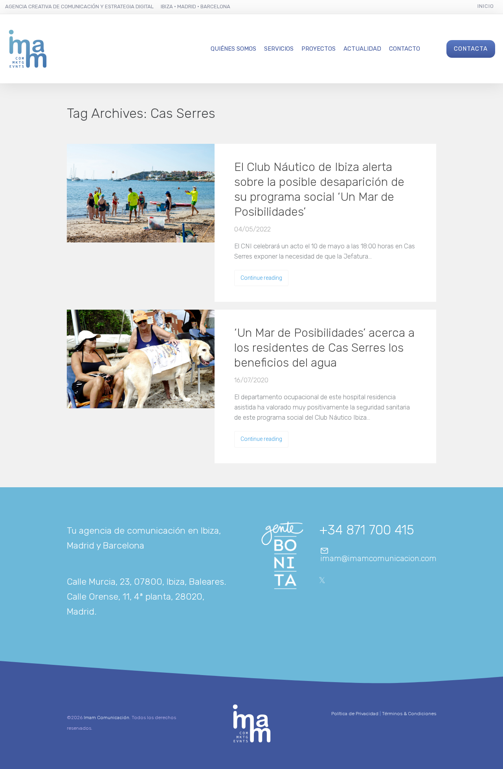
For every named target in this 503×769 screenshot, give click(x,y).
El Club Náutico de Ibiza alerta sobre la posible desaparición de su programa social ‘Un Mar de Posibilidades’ (319, 189)
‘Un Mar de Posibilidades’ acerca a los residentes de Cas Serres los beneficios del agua (324, 348)
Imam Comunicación (106, 717)
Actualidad (362, 48)
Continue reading (261, 278)
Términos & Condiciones (409, 713)
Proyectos (318, 48)
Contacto (404, 48)
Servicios (279, 48)
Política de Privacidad (354, 713)
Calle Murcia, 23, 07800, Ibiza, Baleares (145, 581)
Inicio (485, 6)
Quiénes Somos (233, 48)
